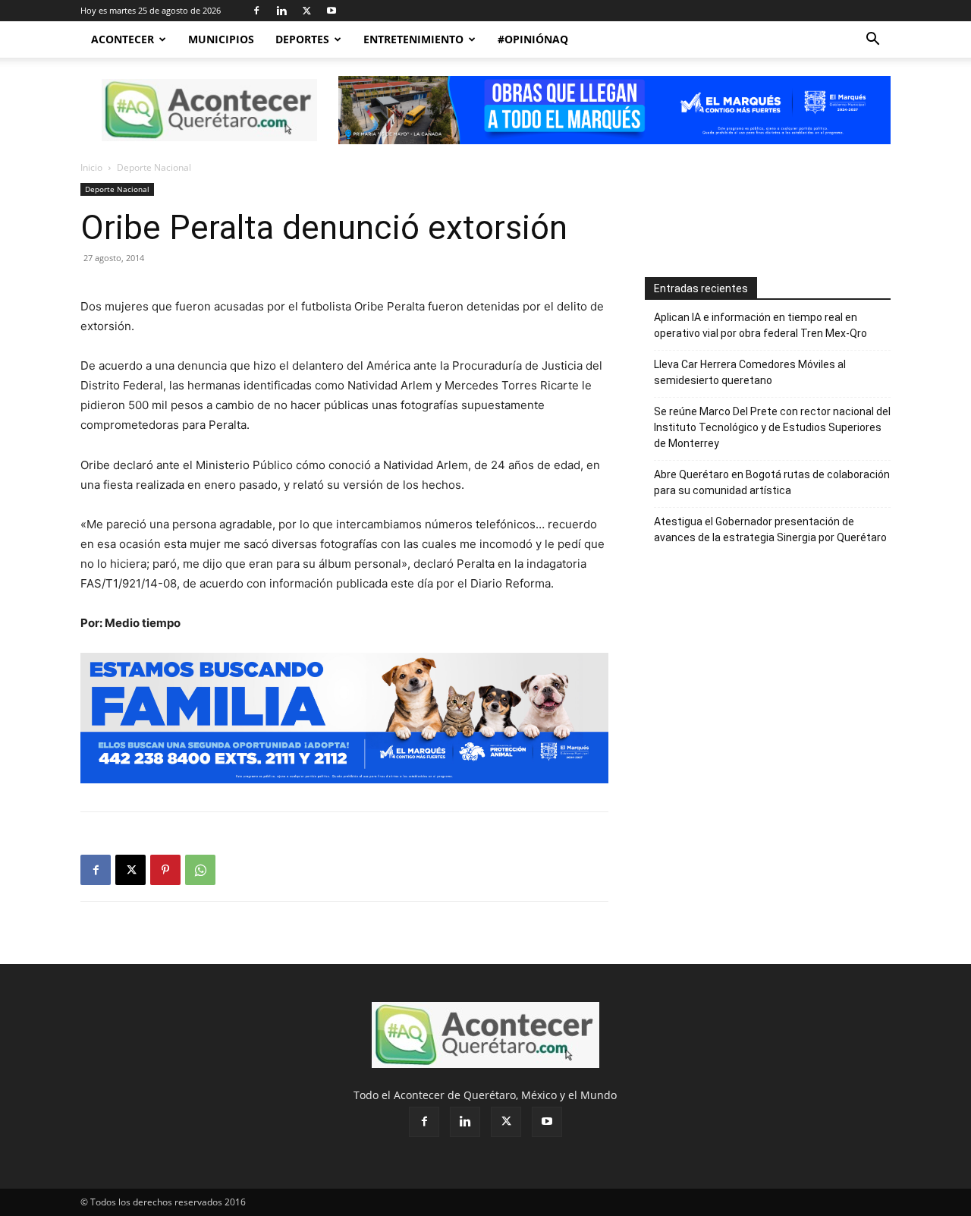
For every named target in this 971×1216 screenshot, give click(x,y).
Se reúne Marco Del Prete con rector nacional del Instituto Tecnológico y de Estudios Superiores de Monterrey (772, 427)
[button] (872, 40)
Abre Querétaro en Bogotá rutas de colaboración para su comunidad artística (772, 482)
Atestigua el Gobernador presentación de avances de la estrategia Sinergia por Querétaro (770, 529)
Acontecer (122, 39)
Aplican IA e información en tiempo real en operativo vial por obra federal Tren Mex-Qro (760, 325)
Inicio (91, 167)
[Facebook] (256, 10)
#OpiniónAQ (533, 39)
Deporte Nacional (117, 189)
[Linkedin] (281, 10)
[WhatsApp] (200, 870)
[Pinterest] (165, 870)
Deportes (302, 39)
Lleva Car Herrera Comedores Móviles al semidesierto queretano (750, 372)
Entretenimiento (413, 39)
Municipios (221, 39)
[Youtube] (331, 10)
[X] (306, 10)
